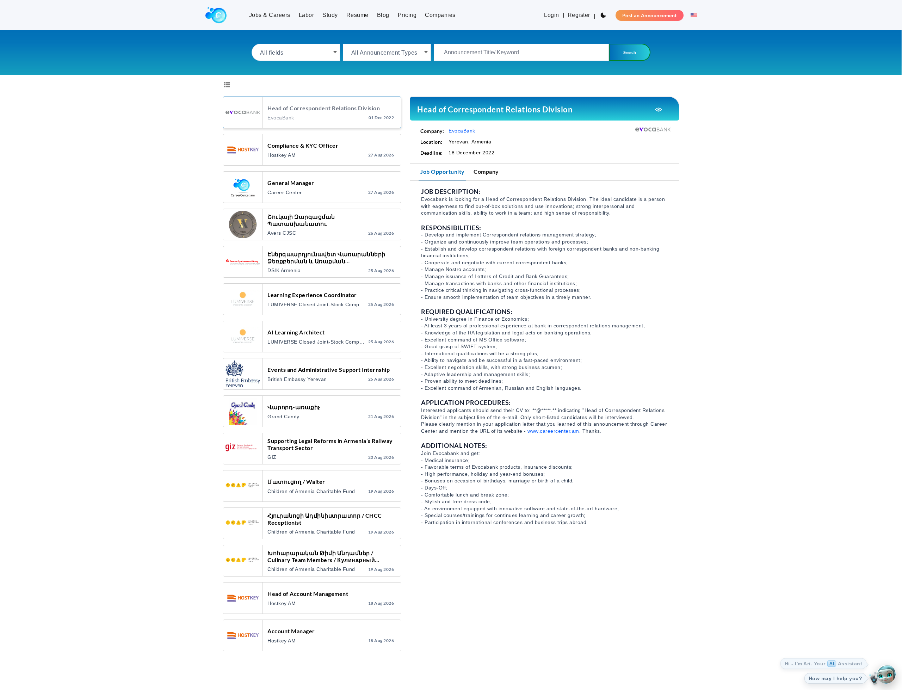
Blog (383, 15)
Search (629, 52)
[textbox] (296, 52)
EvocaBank (462, 131)
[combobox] (296, 52)
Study (330, 15)
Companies (440, 15)
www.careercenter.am (553, 431)
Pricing (407, 15)
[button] (691, 15)
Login (551, 15)
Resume (357, 15)
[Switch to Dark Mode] (603, 15)
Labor (306, 15)
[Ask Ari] (886, 674)
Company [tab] (486, 171)
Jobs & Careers (269, 15)
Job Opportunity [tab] (442, 171)
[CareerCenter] (216, 15)
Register (579, 15)
